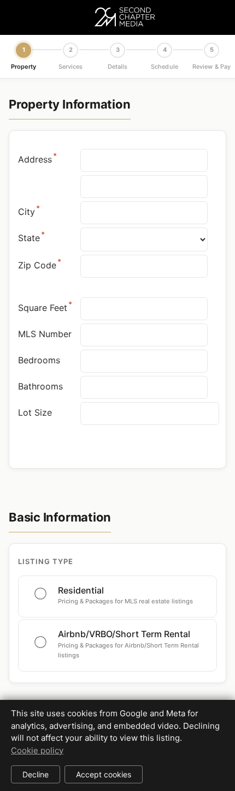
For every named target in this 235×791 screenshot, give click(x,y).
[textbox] (149, 413)
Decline (35, 774)
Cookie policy (37, 750)
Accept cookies (103, 774)
